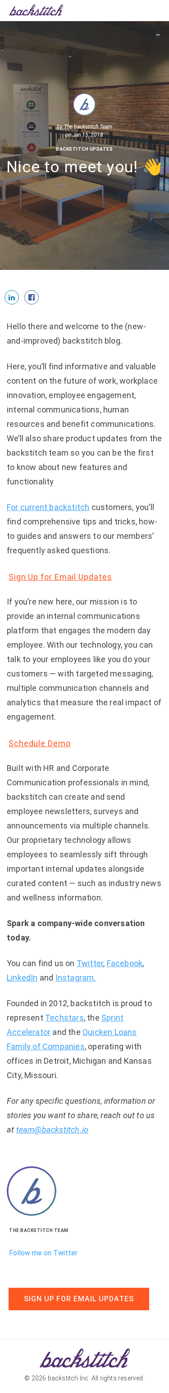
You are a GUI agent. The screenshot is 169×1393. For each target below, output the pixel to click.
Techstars (64, 1017)
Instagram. (75, 977)
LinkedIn (22, 977)
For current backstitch (48, 507)
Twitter (90, 963)
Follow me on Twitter (43, 1253)
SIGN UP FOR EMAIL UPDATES (79, 1298)
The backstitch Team (88, 127)
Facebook (125, 963)
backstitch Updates (84, 149)
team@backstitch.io (52, 1129)
